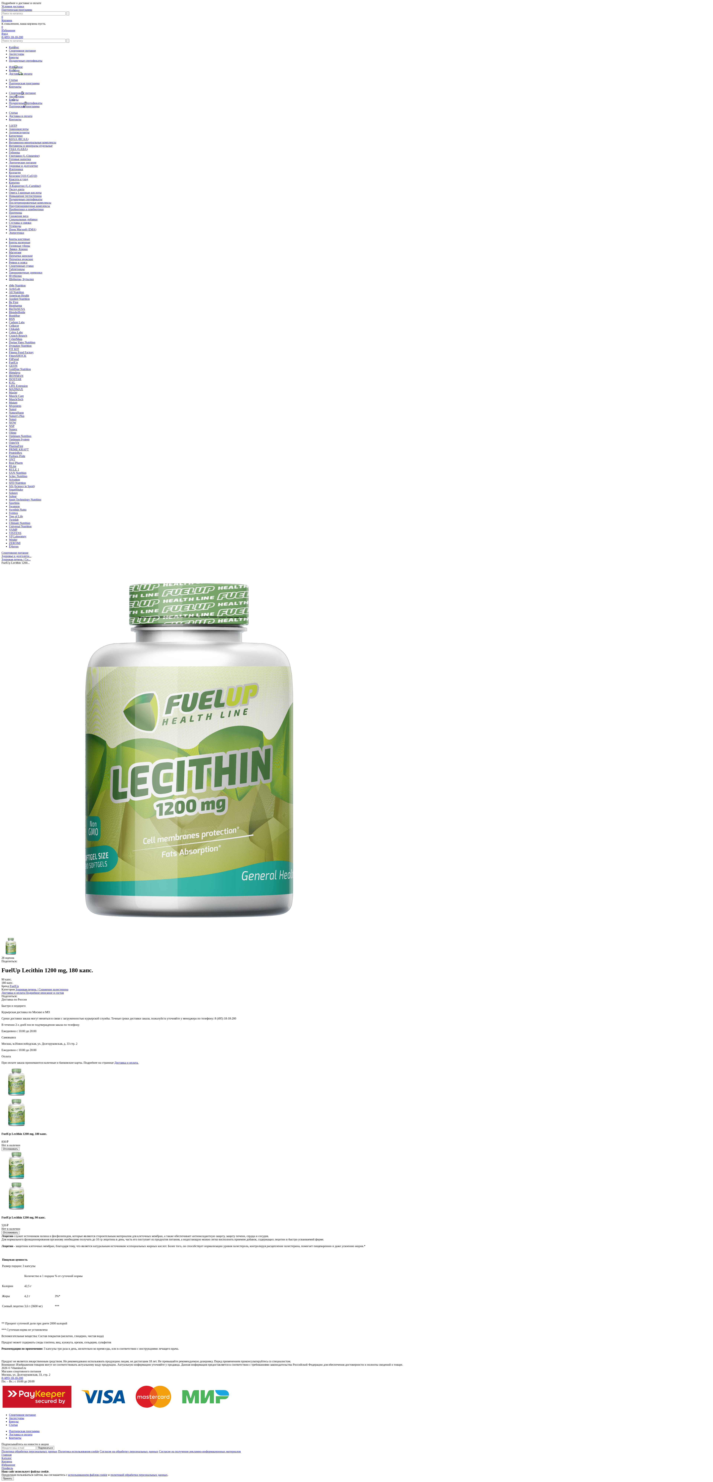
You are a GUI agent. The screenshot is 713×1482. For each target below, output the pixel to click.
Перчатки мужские (21, 259)
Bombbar (14, 315)
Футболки (15, 275)
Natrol (12, 409)
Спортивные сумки (21, 265)
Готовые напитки (20, 159)
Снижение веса (18, 216)
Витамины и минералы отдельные (31, 145)
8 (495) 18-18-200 (12, 37)
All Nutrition (16, 292)
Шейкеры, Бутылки (21, 279)
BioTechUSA (17, 309)
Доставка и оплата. (126, 1062)
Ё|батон (14, 546)
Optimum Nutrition (20, 436)
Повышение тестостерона (25, 196)
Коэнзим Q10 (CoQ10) (23, 175)
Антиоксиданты (19, 132)
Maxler (13, 392)
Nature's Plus (16, 416)
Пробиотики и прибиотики (26, 209)
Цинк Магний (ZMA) (22, 229)
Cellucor (14, 325)
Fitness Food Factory (21, 352)
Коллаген (15, 172)
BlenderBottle (17, 312)
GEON (13, 365)
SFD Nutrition (17, 482)
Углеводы (15, 226)
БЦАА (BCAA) (18, 139)
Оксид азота (16, 189)
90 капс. (6, 979)
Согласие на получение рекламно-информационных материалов (200, 1451)
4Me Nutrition (17, 285)
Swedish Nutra (17, 509)
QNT (12, 459)
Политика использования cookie (78, 1451)
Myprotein (15, 406)
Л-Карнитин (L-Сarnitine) (25, 186)
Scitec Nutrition (18, 476)
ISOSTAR (15, 379)
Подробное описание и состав (45, 992)
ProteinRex (15, 452)
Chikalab (14, 329)
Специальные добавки (23, 219)
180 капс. (7, 982)
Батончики (16, 135)
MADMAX (16, 389)
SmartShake (16, 489)
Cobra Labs (16, 332)
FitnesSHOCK (17, 355)
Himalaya (14, 372)
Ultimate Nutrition (19, 523)
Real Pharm (16, 462)
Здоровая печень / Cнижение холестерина (41, 989)
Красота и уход (18, 179)
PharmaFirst (16, 446)
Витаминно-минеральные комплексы (32, 142)
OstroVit (14, 442)
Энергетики (16, 232)
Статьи (13, 80)
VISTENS (15, 533)
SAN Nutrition (17, 472)
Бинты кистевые (19, 239)
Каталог (14, 47)
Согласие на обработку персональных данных (129, 1451)
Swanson (14, 506)
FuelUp (13, 362)
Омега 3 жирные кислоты (25, 192)
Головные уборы (19, 245)
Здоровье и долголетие (23, 165)
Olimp (12, 432)
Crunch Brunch (18, 335)
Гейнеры (14, 152)
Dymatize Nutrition (20, 345)
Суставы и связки (20, 222)
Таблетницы (17, 269)
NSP (11, 426)
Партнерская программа (16, 9)
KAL (12, 382)
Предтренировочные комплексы (29, 206)
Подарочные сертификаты (25, 60)
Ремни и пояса (18, 262)
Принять (7, 1478)
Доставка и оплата (20, 73)
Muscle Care (16, 395)
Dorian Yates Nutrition (22, 342)
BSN (12, 319)
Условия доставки (12, 6)
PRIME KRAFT (19, 449)
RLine (12, 466)
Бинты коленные (19, 242)
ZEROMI (14, 543)
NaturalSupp (16, 412)
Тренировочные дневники (25, 272)
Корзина (14, 70)
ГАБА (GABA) (18, 149)
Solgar (13, 496)
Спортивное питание (22, 50)
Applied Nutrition (19, 298)
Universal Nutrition (20, 526)
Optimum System (19, 439)
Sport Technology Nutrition (25, 499)
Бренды (14, 57)
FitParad (14, 359)
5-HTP (13, 125)
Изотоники (16, 169)
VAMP (13, 529)
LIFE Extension (18, 385)
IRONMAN (16, 375)
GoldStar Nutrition (20, 369)
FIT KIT (14, 349)
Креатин (14, 182)
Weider (13, 539)
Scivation (14, 479)
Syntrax (13, 513)
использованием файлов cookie (87, 1474)
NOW (12, 422)
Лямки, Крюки (18, 249)
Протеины (15, 212)
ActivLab (14, 288)
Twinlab (14, 519)
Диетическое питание (22, 162)
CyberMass (15, 339)
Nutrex (13, 429)
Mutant (13, 402)
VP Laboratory (17, 536)
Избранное (16, 67)
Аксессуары (16, 54)
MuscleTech (16, 399)
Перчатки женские (21, 255)
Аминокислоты (19, 129)
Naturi (12, 419)
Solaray (13, 492)
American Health (19, 295)
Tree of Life (16, 516)
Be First (13, 302)
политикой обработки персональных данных (138, 1474)
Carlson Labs (17, 322)
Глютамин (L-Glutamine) (24, 155)
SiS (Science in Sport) (22, 486)
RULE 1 (14, 469)
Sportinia (14, 503)
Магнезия (15, 252)
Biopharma (15, 305)
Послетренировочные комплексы (30, 202)
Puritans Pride (17, 456)
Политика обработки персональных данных (29, 1451)
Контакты (15, 86)
